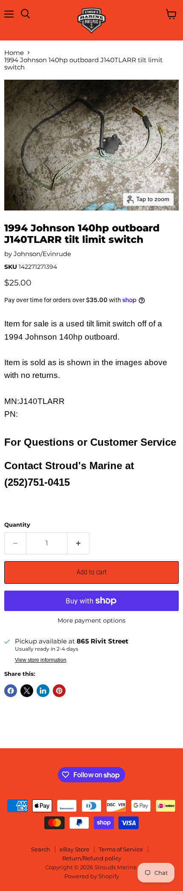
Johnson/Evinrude (42, 254)
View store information (40, 660)
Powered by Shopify (91, 876)
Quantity (17, 525)
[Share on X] (26, 690)
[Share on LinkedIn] (43, 690)
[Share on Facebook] (10, 690)
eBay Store (74, 849)
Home (14, 52)
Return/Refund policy (91, 858)
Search (40, 849)
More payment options (91, 620)
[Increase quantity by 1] (78, 543)
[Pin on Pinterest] (59, 690)
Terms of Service (121, 849)
